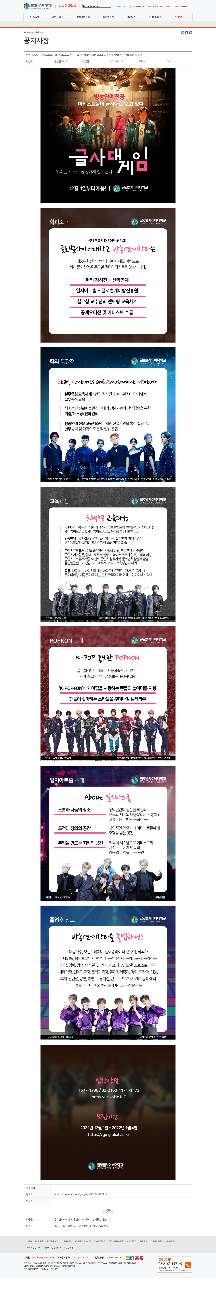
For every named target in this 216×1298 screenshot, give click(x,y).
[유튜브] (137, 1259)
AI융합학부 (68, 1247)
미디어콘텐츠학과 (116, 1241)
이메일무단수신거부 (49, 1269)
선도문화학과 (156, 1241)
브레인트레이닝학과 (82, 1241)
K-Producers (154, 16)
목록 (108, 1210)
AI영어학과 (132, 1241)
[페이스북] (132, 1259)
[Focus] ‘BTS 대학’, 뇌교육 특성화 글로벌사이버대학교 (81, 1226)
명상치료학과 (52, 1241)
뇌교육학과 (66, 1241)
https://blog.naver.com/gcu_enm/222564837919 (80, 1194)
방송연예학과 (99, 1241)
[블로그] (128, 1259)
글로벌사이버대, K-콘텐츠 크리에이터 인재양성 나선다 (81, 1219)
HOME (30, 32)
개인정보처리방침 (31, 1269)
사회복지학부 (170, 1241)
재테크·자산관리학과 (52, 1247)
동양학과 (143, 1241)
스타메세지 (108, 16)
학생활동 (131, 16)
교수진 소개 (57, 16)
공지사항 (178, 16)
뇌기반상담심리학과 (35, 1241)
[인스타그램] (141, 1259)
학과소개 (34, 16)
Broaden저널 (83, 16)
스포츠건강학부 (33, 1247)
